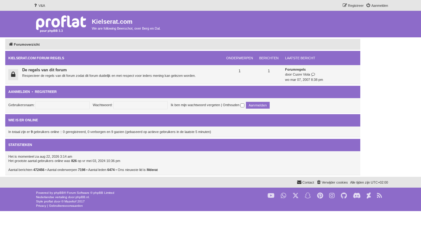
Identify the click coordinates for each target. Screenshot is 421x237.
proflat (48, 201)
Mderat (152, 170)
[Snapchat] (308, 196)
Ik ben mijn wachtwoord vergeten (195, 105)
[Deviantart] (368, 196)
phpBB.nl (82, 197)
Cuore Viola (301, 74)
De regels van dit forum (44, 70)
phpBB (59, 192)
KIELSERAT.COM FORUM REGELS (36, 58)
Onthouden (231, 105)
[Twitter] (295, 196)
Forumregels (295, 69)
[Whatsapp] (283, 196)
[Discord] (356, 196)
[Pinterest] (320, 196)
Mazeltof (70, 201)
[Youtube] (271, 196)
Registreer (46, 92)
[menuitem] (39, 5)
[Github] (343, 196)
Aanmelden (19, 92)
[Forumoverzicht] (62, 23)
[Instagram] (332, 196)
